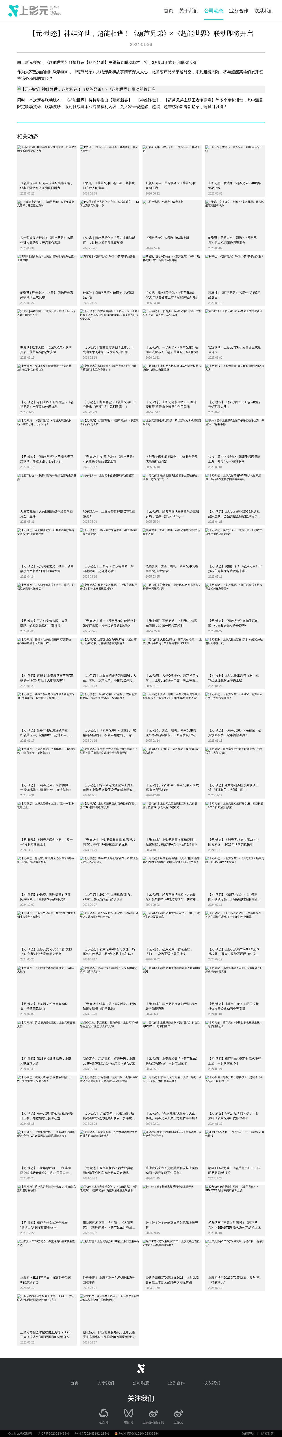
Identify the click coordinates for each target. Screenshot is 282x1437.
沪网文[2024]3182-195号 (92, 1433)
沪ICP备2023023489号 (53, 1433)
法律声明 (248, 1433)
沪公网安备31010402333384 (139, 1433)
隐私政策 (267, 1433)
